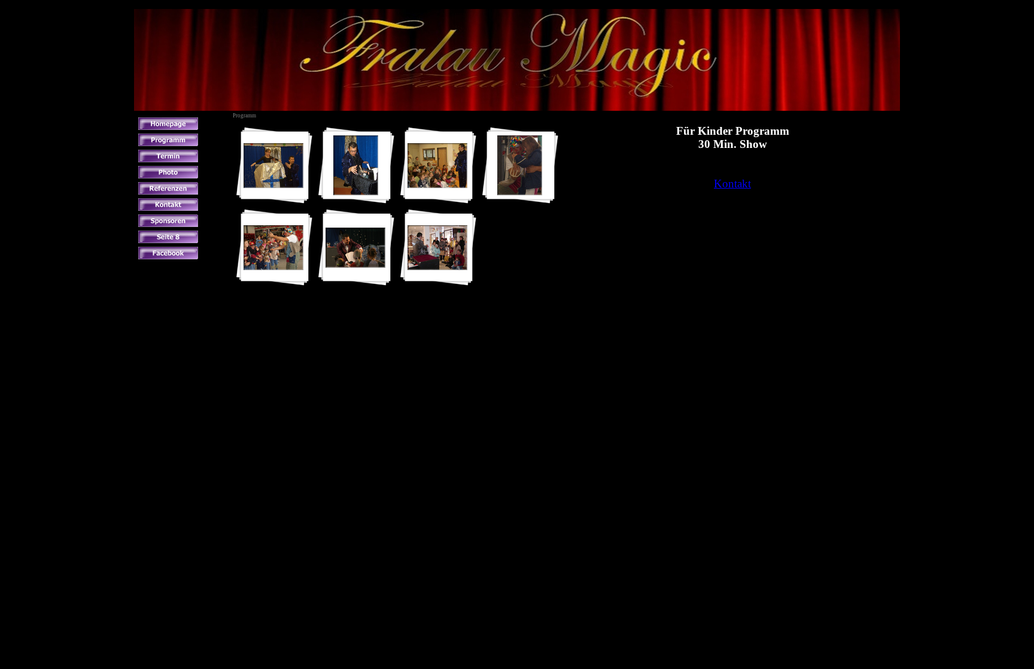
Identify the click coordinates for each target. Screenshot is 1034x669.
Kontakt (732, 183)
